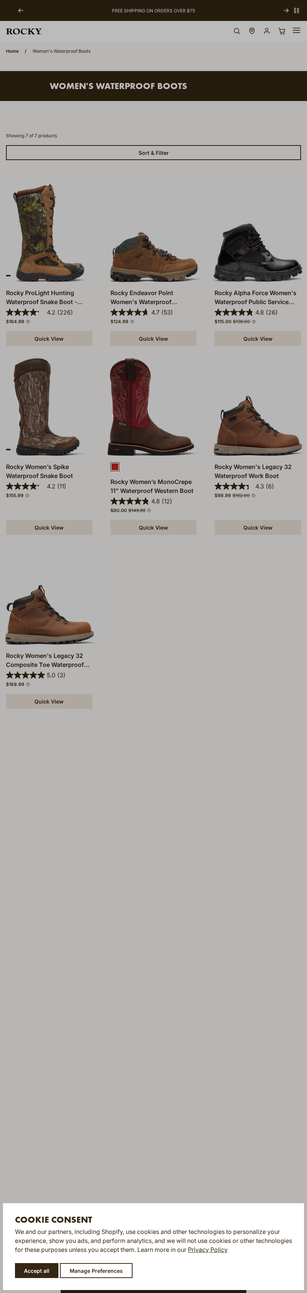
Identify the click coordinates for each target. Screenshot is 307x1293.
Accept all (36, 1271)
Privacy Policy (208, 1249)
